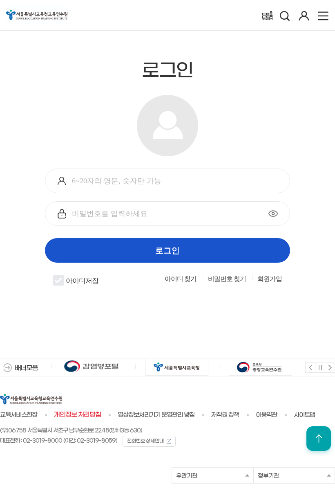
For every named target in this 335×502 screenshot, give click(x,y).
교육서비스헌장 (18, 415)
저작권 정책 (225, 415)
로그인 (167, 250)
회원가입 (269, 279)
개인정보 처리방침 (77, 415)
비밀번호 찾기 (227, 279)
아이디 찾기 (181, 279)
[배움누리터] (267, 15)
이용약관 (266, 415)
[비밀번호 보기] (273, 213)
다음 (329, 367)
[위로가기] (318, 438)
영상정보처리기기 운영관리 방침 (156, 415)
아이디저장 (82, 281)
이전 (310, 367)
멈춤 (319, 367)
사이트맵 (304, 415)
